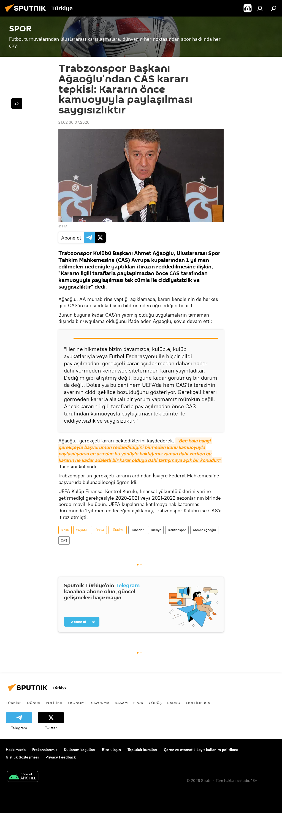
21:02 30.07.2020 (74, 122)
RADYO (173, 702)
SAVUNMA (100, 702)
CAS (64, 540)
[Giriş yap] (259, 8)
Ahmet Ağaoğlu (204, 530)
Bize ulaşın (111, 749)
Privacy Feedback (60, 757)
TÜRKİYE (117, 530)
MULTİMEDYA (198, 702)
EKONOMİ (77, 702)
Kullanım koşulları (79, 749)
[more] (16, 103)
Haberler (137, 530)
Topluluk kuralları (142, 749)
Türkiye (155, 530)
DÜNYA (98, 530)
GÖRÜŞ (155, 702)
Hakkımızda (16, 749)
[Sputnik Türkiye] (27, 12)
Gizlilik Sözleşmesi (22, 757)
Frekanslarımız (44, 749)
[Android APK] (22, 777)
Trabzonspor (177, 530)
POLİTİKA (54, 702)
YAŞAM (81, 530)
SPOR (65, 530)
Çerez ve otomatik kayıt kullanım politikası (201, 749)
